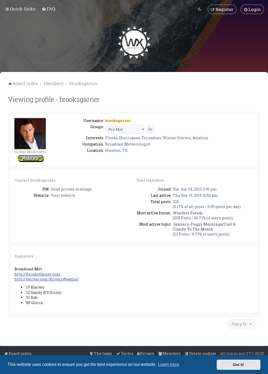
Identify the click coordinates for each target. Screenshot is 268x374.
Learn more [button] (168, 364)
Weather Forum (188, 212)
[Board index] (134, 42)
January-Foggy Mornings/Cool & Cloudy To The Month (204, 227)
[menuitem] (49, 8)
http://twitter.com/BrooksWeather (46, 279)
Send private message (71, 189)
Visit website (63, 195)
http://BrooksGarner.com (37, 274)
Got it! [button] (238, 364)
